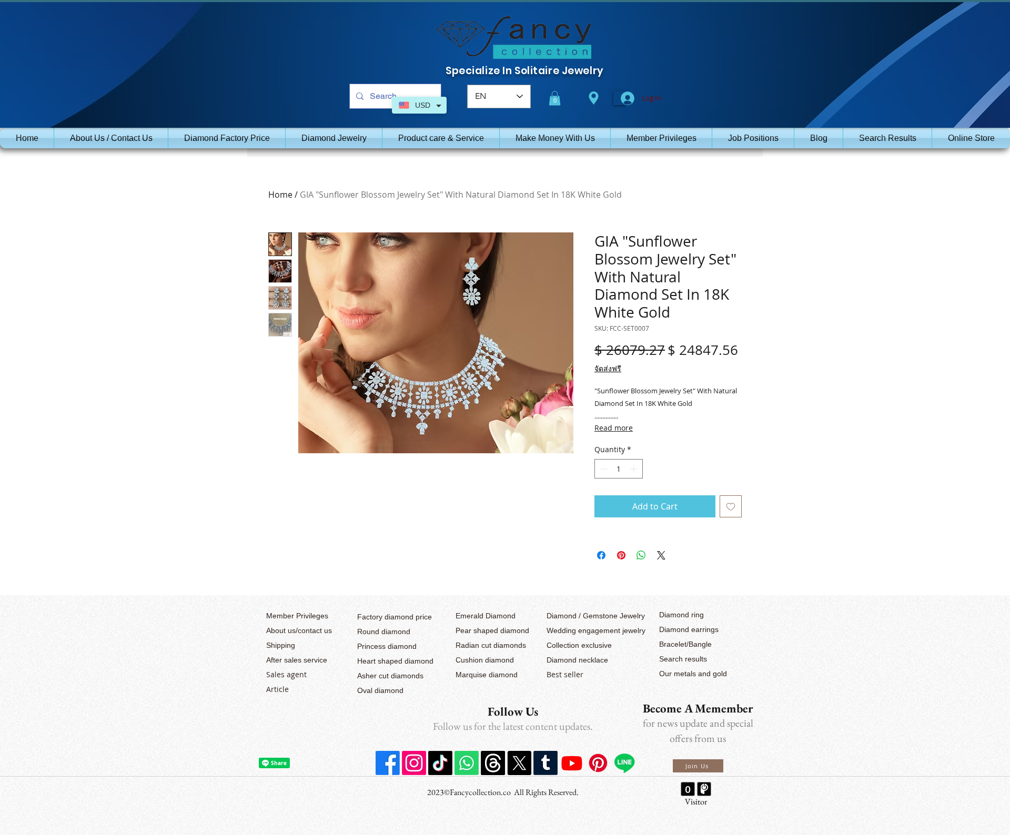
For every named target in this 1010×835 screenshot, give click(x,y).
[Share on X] (661, 555)
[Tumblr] (545, 763)
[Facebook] (388, 763)
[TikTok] (440, 763)
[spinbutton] (618, 469)
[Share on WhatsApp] (641, 555)
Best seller (565, 674)
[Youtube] (572, 763)
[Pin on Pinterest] (621, 555)
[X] (519, 763)
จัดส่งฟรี (607, 368)
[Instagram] (414, 763)
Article (277, 689)
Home (280, 194)
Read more (613, 428)
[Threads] (493, 763)
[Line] (624, 763)
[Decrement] (602, 469)
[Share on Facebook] (601, 555)
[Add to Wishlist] (731, 506)
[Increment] (634, 469)
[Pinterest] (598, 763)
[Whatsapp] (466, 763)
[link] (555, 98)
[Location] (593, 98)
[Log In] (619, 98)
